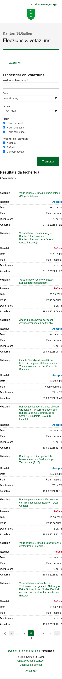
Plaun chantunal (15, 127)
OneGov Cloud (25, 660)
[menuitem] (5, 633)
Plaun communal (16, 132)
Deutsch (12, 650)
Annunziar (31, 670)
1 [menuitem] (11, 633)
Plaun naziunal (15, 123)
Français (24, 650)
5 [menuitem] (37, 633)
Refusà (11, 147)
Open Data (26, 664)
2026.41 (40, 660)
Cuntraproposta (15, 151)
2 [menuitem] (18, 633)
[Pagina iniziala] (31, 14)
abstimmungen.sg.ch (47, 4)
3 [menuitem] (24, 633)
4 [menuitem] (32, 633)
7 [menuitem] (50, 633)
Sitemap (38, 664)
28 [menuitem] (57, 633)
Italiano (35, 650)
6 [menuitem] (44, 633)
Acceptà (11, 142)
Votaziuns (14, 63)
